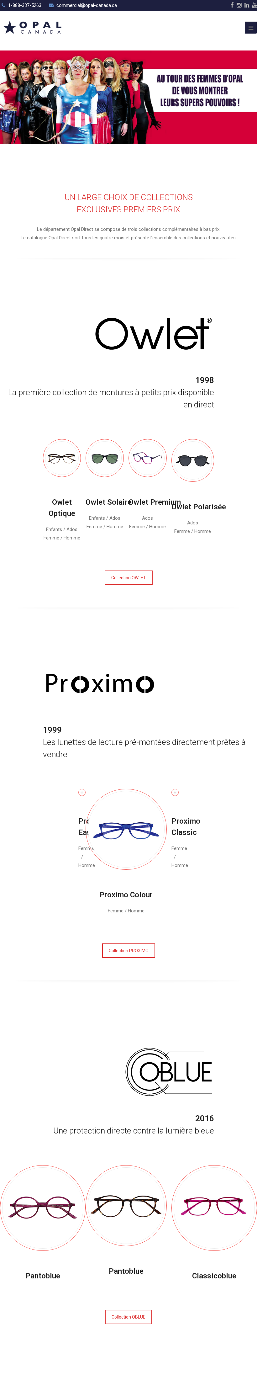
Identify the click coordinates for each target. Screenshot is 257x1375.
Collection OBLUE (128, 1316)
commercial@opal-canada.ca (86, 5)
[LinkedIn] (246, 5)
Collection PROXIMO (129, 950)
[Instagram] (239, 5)
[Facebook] (231, 5)
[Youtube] (254, 5)
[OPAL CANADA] (31, 26)
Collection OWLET (128, 577)
